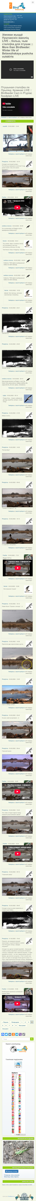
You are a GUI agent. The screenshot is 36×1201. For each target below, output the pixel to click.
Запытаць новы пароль (11, 1177)
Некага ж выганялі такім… (10, 16)
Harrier (5, 241)
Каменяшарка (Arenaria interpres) (12, 29)
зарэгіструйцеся (12, 117)
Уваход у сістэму (12, 1171)
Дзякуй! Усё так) (8, 19)
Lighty (4, 395)
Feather (4, 197)
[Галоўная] (17, 6)
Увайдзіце (4, 117)
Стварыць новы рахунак (11, 1175)
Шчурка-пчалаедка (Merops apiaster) (13, 25)
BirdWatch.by (11, 1196)
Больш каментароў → (9, 21)
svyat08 (5, 126)
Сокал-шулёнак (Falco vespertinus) (12, 27)
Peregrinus (5, 161)
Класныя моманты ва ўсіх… (10, 18)
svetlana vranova (6, 226)
